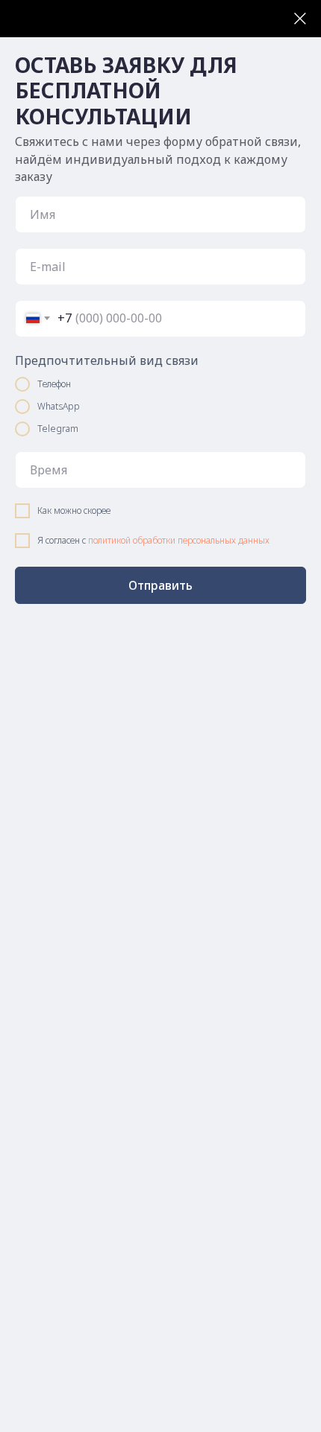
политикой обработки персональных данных (178, 540)
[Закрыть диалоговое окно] (300, 18)
